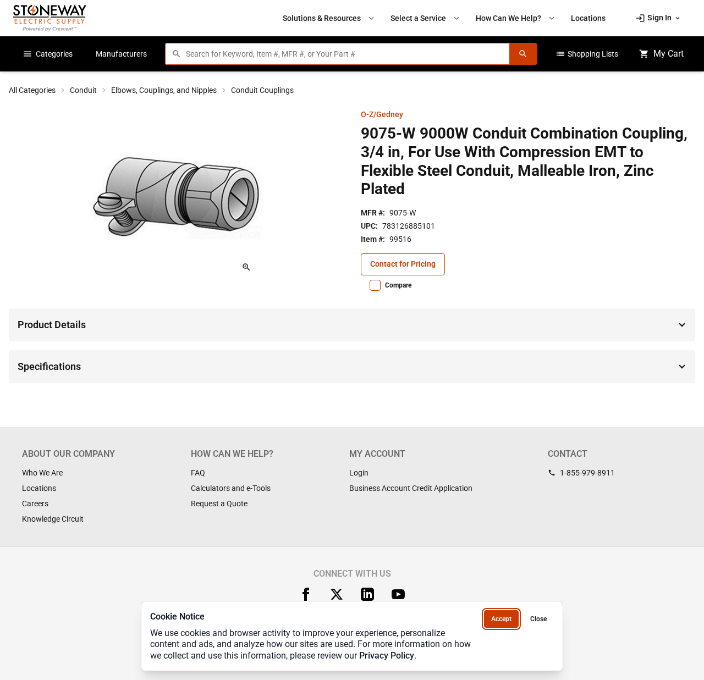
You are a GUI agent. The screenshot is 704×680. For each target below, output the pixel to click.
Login (359, 472)
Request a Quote (219, 503)
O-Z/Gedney (382, 114)
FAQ (198, 472)
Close (538, 619)
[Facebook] (306, 594)
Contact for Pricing (403, 263)
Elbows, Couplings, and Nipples (164, 90)
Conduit (83, 90)
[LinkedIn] (367, 594)
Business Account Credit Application (410, 488)
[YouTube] (398, 594)
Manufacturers (121, 53)
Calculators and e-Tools (231, 488)
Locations (39, 488)
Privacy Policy (386, 655)
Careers (35, 503)
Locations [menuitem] (588, 18)
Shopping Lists (587, 54)
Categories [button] (48, 54)
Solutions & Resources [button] (329, 18)
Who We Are (42, 472)
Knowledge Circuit (53, 519)
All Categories (32, 90)
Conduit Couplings (262, 90)
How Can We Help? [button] (516, 18)
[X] (337, 594)
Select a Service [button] (426, 18)
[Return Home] (49, 17)
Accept (501, 619)
